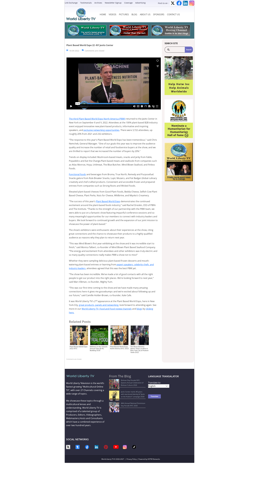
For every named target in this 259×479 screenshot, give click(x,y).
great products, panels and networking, (99, 305)
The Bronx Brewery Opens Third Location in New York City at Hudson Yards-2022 (139, 349)
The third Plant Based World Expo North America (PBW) (97, 118)
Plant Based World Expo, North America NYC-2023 (119, 348)
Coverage (128, 2)
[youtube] (116, 447)
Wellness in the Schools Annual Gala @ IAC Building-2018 (98, 348)
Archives (98, 2)
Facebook (179, 3)
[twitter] (68, 447)
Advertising (140, 2)
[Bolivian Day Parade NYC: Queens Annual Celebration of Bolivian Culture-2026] (114, 384)
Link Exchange (71, 2)
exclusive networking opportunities (101, 130)
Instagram (191, 3)
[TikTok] (134, 447)
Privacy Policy (132, 459)
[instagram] (125, 447)
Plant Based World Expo (108, 201)
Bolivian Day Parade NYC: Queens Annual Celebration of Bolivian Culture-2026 (132, 382)
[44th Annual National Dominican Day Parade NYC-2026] (114, 407)
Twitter (172, 3)
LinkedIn (185, 3)
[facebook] (87, 447)
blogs (139, 308)
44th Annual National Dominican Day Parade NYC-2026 (133, 404)
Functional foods (77, 174)
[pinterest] (106, 447)
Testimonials (86, 2)
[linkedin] (96, 447)
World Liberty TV (107, 459)
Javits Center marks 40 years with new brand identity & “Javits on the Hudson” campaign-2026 (133, 394)
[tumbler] (78, 447)
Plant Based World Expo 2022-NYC (78, 348)
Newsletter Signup (113, 2)
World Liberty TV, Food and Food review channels (107, 308)
